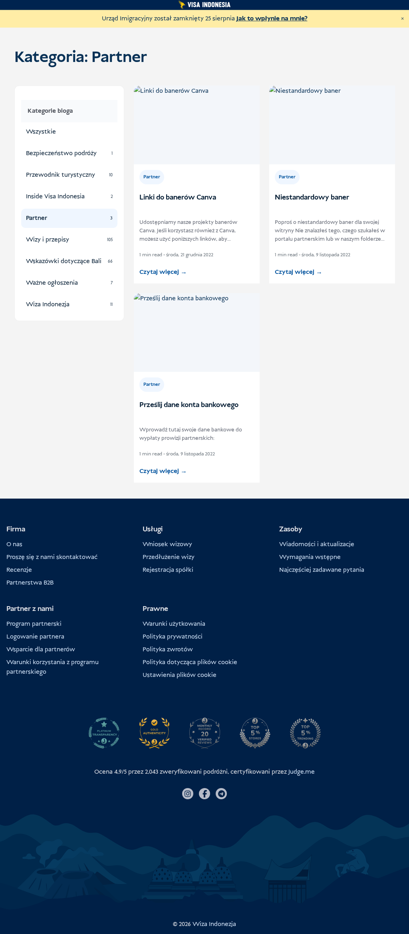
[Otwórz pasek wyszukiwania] (69, 96)
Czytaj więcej (163, 272)
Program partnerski (34, 624)
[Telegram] (221, 793)
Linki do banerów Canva (177, 197)
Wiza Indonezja (214, 924)
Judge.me (301, 772)
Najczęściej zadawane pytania (321, 570)
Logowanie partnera (35, 637)
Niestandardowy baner (312, 197)
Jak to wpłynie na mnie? (272, 18)
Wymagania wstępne (310, 557)
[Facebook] (204, 793)
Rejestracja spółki (168, 570)
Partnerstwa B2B (30, 583)
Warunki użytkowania (174, 624)
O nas (14, 544)
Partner (151, 177)
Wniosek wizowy (167, 544)
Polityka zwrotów (168, 649)
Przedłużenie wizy (169, 557)
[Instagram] (187, 793)
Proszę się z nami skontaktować (51, 557)
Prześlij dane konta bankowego (188, 405)
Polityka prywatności (173, 637)
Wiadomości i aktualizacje (316, 544)
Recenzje (19, 570)
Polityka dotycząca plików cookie (190, 662)
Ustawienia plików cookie (179, 675)
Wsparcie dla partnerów (40, 649)
